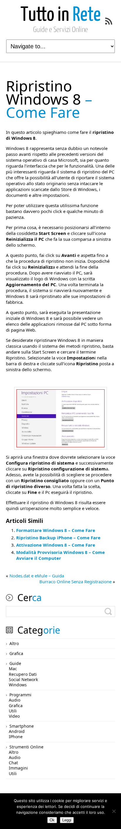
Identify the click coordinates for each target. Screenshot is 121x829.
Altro (14, 643)
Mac (13, 668)
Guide (15, 663)
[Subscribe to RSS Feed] (108, 21)
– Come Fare (49, 99)
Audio (14, 700)
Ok (52, 820)
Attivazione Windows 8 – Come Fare (55, 545)
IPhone (16, 736)
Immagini (18, 768)
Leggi (66, 820)
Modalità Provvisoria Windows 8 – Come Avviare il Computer (60, 555)
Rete (61, 15)
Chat (13, 762)
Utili (13, 711)
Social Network (23, 679)
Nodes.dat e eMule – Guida (36, 576)
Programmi (20, 694)
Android (17, 731)
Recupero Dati (23, 674)
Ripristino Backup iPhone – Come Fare (58, 537)
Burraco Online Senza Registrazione (75, 581)
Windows (18, 685)
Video (14, 716)
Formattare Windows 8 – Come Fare (55, 530)
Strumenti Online (26, 747)
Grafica (16, 653)
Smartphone (21, 726)
